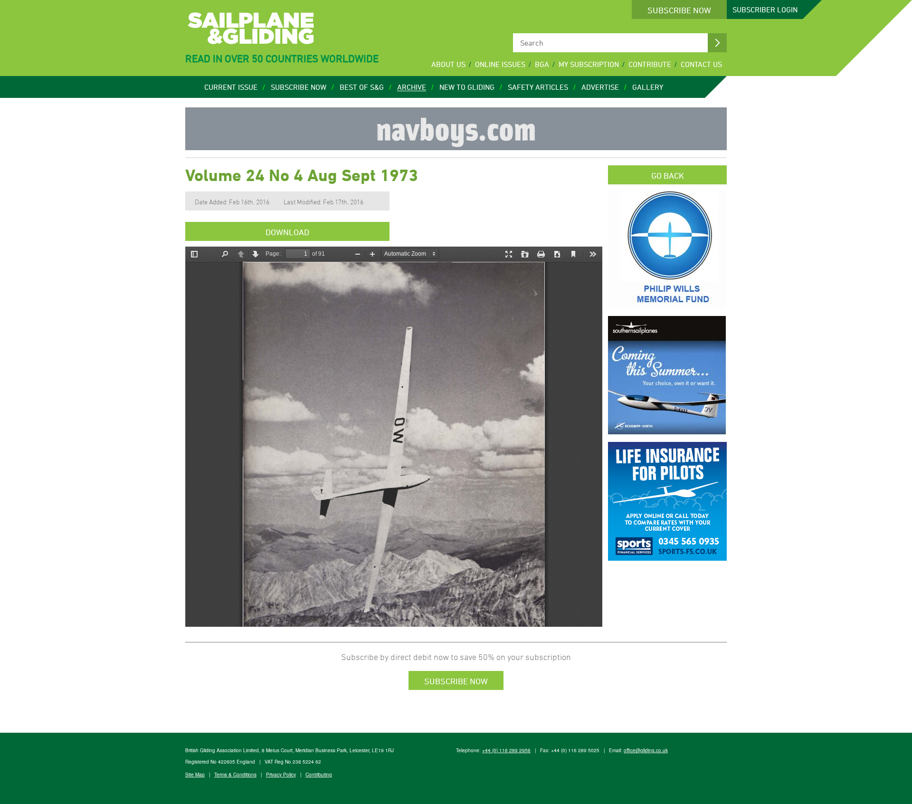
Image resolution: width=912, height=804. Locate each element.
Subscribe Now (679, 10)
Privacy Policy (281, 774)
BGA (542, 64)
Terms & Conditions (235, 774)
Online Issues (500, 64)
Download (287, 232)
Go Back (667, 175)
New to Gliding (466, 87)
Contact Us (701, 64)
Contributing (318, 774)
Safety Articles (538, 87)
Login (765, 9)
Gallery (647, 87)
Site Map (195, 774)
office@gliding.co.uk (646, 750)
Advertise (600, 87)
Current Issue (230, 87)
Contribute (649, 64)
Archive (411, 87)
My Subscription (589, 64)
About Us (448, 64)
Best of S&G (362, 87)
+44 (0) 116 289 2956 (506, 750)
